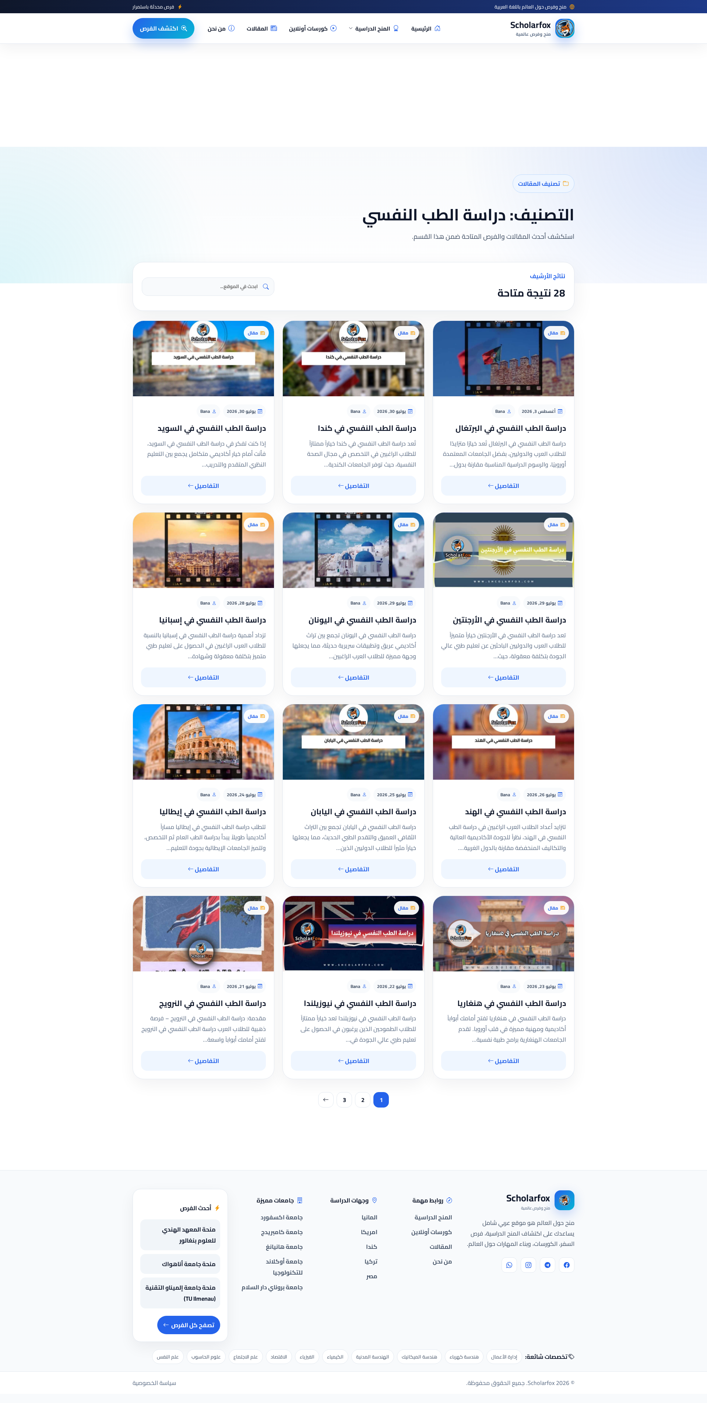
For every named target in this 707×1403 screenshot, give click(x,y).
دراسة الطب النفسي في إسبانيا (212, 620)
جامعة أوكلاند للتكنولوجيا (284, 1267)
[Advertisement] (121, 1331)
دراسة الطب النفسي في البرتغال (510, 428)
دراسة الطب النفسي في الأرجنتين (509, 620)
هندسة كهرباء (464, 1356)
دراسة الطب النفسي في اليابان (363, 811)
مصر (371, 1276)
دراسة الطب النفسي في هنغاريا (511, 1003)
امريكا (369, 1231)
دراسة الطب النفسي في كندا (367, 428)
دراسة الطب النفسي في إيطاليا (212, 811)
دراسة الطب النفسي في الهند (515, 811)
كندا (371, 1246)
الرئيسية (421, 28)
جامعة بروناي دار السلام (272, 1287)
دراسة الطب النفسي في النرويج (212, 1003)
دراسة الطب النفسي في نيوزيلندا (360, 1003)
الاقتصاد (279, 1356)
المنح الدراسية (372, 28)
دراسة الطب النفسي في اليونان (362, 620)
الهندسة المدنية (372, 1356)
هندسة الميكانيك (419, 1356)
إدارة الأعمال (504, 1356)
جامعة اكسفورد (282, 1217)
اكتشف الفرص (159, 28)
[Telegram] (547, 1265)
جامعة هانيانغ (284, 1246)
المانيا (369, 1217)
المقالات (257, 28)
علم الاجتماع (245, 1356)
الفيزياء (307, 1356)
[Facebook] (566, 1265)
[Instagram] (528, 1265)
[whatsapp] (509, 1265)
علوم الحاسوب (206, 1356)
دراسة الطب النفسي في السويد (212, 428)
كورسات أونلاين (308, 28)
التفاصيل (506, 485)
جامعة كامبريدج (282, 1231)
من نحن (217, 28)
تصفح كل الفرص (192, 1325)
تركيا (371, 1261)
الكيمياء (335, 1356)
